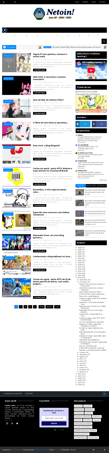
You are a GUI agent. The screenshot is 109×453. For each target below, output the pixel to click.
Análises (32, 35)
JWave (80, 135)
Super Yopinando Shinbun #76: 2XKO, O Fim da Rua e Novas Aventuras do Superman (91, 164)
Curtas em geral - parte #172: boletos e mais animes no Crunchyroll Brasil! (52, 169)
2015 (80, 271)
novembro (84, 282)
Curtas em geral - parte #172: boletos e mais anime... (93, 299)
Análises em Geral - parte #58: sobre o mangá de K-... (92, 337)
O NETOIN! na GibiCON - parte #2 (91, 348)
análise (78, 406)
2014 (80, 273)
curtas (8, 170)
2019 (80, 263)
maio (82, 363)
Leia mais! (8, 420)
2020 (80, 260)
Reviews (63, 35)
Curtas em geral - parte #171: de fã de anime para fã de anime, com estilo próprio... (52, 281)
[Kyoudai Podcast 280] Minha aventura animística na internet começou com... (95, 222)
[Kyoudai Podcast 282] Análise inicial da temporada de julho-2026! (95, 203)
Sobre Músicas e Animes (85, 430)
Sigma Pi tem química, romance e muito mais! (92, 285)
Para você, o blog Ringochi (46, 145)
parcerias (10, 147)
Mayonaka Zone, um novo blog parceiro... (90, 311)
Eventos (7, 41)
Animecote (38, 47)
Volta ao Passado (47, 35)
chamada (79, 409)
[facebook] (14, 2)
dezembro (84, 280)
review (97, 420)
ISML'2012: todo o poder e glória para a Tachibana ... (93, 343)
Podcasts (20, 35)
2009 (80, 378)
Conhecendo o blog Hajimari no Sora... (52, 256)
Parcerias (8, 35)
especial (97, 416)
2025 (80, 250)
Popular (91, 186)
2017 (80, 267)
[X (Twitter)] (17, 423)
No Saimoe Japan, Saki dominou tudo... (91, 329)
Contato (102, 2)
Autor (94, 2)
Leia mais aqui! (39, 70)
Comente (101, 186)
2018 (80, 265)
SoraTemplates (16, 450)
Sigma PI (9, 56)
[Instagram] (7, 423)
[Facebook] (12, 423)
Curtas (92, 35)
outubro (83, 352)
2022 (80, 256)
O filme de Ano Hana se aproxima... (51, 123)
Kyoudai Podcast (82, 416)
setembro (83, 355)
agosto (82, 357)
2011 (79, 374)
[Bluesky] (97, 449)
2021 (80, 258)
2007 (80, 382)
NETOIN (8, 191)
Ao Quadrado (83, 145)
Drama (84, 35)
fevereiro (83, 370)
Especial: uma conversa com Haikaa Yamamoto (92, 307)
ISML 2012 (9, 78)
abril (81, 365)
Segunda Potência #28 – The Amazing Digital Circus (88, 147)
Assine (54, 423)
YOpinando (82, 161)
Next (49, 307)
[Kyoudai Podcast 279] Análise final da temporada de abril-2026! (95, 233)
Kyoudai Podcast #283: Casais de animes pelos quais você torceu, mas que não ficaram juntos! (91, 174)
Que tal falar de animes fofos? (48, 100)
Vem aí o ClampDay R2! (88, 346)
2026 (80, 247)
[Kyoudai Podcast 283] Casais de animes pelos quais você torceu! (67, 47)
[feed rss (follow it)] (3, 2)
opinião (9, 101)
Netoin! (57, 450)
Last (57, 307)
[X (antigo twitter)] (11, 2)
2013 (80, 275)
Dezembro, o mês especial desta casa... (91, 303)
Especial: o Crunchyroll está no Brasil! (92, 350)
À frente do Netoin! (13, 394)
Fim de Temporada (83, 427)
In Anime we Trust (85, 153)
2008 (80, 380)
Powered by (49, 430)
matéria (9, 214)
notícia (9, 124)
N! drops (79, 413)
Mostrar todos (103, 180)
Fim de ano (93, 437)
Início (77, 2)
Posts (81, 186)
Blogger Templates (41, 450)
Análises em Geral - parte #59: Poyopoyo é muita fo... (90, 325)
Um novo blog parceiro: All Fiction (91, 322)
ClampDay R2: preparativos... (89, 340)
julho (81, 359)
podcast (90, 409)
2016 (80, 269)
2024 (80, 252)
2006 (80, 385)
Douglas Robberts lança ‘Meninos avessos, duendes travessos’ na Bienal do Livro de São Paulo (89, 138)
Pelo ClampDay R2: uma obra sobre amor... (92, 333)
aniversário (80, 437)
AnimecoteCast (82, 434)
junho (82, 361)
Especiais (73, 35)
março (82, 367)
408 (41, 307)
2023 (80, 254)
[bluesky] (7, 2)
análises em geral (83, 423)
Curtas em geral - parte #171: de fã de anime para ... (92, 319)
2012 (80, 278)
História (85, 2)
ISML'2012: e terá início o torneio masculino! (91, 289)
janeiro (82, 372)
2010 (80, 376)
